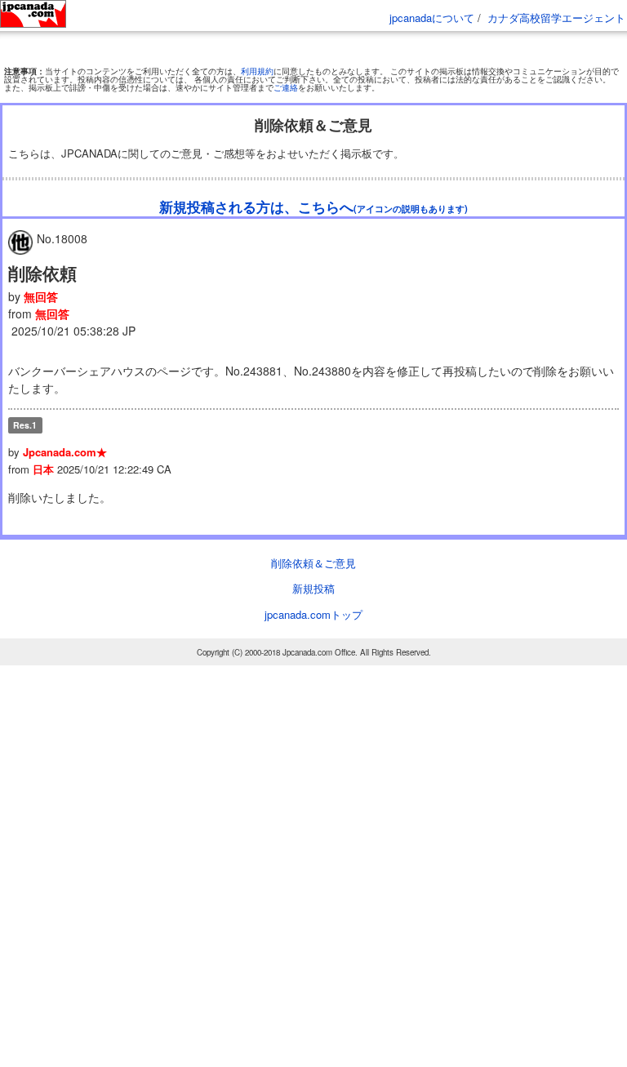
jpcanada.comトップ (313, 678)
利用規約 (257, 135)
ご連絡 (285, 152)
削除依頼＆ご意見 (313, 626)
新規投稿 (313, 652)
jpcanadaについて (431, 17)
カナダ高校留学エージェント (556, 17)
